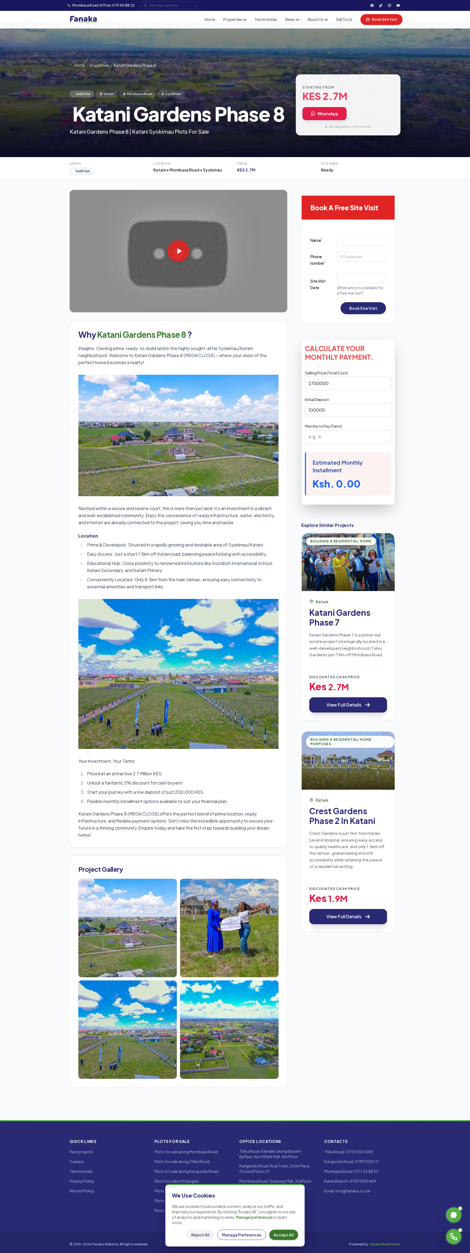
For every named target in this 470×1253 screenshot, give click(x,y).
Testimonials (266, 19)
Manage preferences (254, 1217)
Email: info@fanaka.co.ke (347, 1190)
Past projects (81, 1151)
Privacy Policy (82, 1181)
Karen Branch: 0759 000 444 (350, 1181)
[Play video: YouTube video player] (178, 251)
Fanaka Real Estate (385, 1244)
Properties (232, 19)
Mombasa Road (139, 94)
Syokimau (173, 94)
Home (210, 19)
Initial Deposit (317, 399)
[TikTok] (380, 5)
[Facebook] (372, 5)
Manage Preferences (241, 1234)
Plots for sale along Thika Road (181, 1161)
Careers (77, 1161)
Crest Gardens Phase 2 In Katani (342, 816)
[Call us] (453, 1236)
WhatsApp (327, 113)
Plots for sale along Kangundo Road (186, 1171)
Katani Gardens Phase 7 (339, 617)
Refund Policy (82, 1190)
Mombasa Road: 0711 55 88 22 (351, 1171)
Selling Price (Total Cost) (326, 372)
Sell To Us (344, 19)
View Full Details (343, 705)
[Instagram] (389, 5)
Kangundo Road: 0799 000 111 (351, 1161)
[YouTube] (398, 5)
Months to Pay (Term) (323, 426)
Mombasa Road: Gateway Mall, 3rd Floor (275, 1181)
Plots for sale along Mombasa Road (186, 1151)
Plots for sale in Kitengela (176, 1181)
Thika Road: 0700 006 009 (348, 1151)
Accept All (284, 1234)
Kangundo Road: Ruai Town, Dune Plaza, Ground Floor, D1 (274, 1168)
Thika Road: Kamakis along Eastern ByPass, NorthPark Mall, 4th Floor (270, 1154)
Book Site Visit (384, 19)
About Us (315, 19)
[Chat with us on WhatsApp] (453, 1215)
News (290, 19)
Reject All (200, 1234)
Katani (109, 94)
